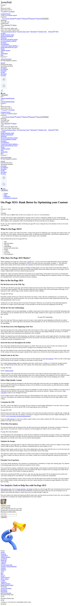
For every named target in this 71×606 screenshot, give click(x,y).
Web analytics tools (6, 489)
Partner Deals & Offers (7, 585)
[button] (35, 5)
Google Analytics (21, 489)
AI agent (4, 11)
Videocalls (51, 31)
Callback (14, 25)
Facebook (3, 554)
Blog (2, 55)
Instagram (32, 18)
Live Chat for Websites (8, 18)
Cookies (3, 580)
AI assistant (11, 11)
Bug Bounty (4, 591)
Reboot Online (12, 363)
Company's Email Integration (9, 566)
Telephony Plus (42, 31)
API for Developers (6, 588)
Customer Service (5, 13)
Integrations (33, 31)
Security (3, 576)
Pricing (3, 49)
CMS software (10, 419)
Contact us (3, 582)
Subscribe (3, 517)
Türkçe (3, 98)
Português (11, 98)
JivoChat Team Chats (23, 31)
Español (7, 98)
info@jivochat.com (6, 593)
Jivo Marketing (6, 25)
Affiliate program (5, 50)
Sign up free (4, 95)
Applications (4, 53)
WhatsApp (25, 18)
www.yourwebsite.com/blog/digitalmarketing (18, 416)
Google (29, 261)
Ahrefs (30, 489)
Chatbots (18, 18)
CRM (56, 31)
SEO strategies (49, 358)
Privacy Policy (5, 579)
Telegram (38, 18)
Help (2, 52)
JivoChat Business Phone (9, 31)
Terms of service (5, 577)
